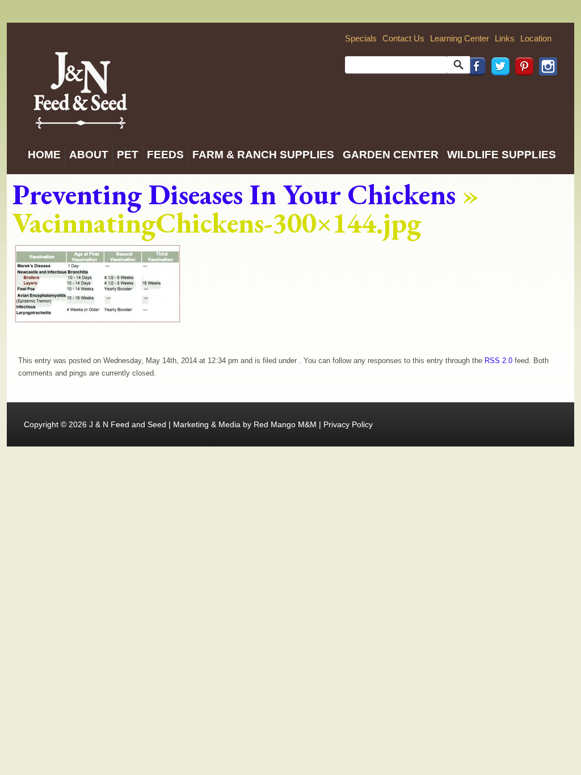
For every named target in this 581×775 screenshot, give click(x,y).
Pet (127, 155)
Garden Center (391, 155)
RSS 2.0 (498, 360)
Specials (361, 38)
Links (505, 38)
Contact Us (403, 38)
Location (535, 38)
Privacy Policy (348, 424)
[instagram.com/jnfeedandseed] (545, 91)
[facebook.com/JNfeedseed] (474, 91)
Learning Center (459, 38)
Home (44, 155)
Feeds (165, 155)
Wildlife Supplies (501, 155)
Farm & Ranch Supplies (263, 155)
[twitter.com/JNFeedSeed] (498, 91)
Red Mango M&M (285, 424)
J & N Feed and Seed (127, 424)
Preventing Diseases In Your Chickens (234, 194)
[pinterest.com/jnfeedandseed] (521, 91)
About (88, 155)
